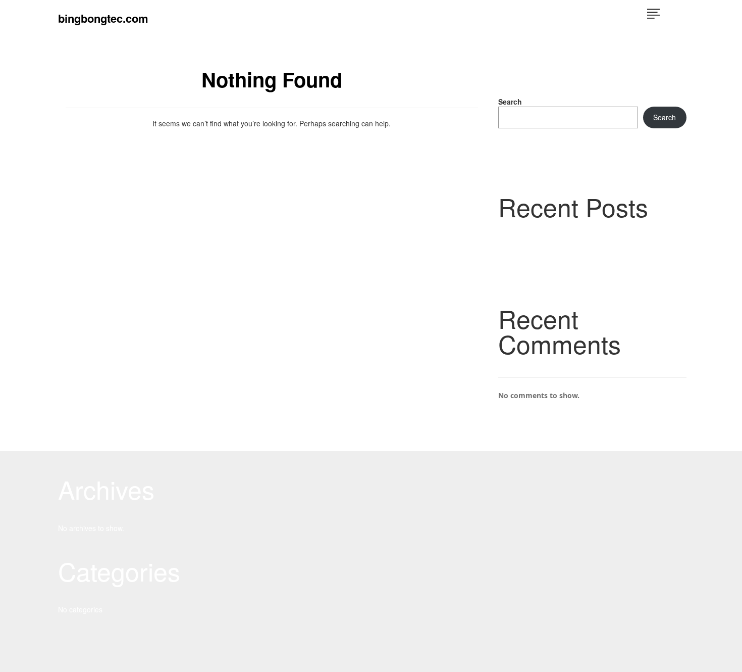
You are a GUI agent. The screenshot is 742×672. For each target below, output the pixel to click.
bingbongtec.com (103, 18)
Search (510, 102)
